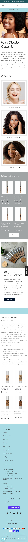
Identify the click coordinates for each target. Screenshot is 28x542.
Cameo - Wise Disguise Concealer (19, 197)
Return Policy (6, 446)
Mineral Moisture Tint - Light (20, 386)
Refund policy (12, 536)
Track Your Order (7, 436)
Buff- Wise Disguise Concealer (5, 197)
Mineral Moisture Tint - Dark (20, 411)
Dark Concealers (13, 167)
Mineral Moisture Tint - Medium (6, 412)
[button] (3, 5)
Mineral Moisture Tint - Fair (7, 386)
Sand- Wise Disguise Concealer (5, 224)
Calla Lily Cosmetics (8, 460)
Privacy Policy (6, 450)
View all (14, 235)
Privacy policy (6, 538)
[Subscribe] (22, 502)
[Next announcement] (25, 10)
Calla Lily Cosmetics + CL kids (13, 534)
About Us (5, 439)
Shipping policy (13, 538)
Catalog (5, 457)
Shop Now (10, 299)
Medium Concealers (13, 137)
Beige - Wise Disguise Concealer (19, 224)
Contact (5, 443)
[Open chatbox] (3, 539)
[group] (7, 200)
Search (5, 432)
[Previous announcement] (3, 10)
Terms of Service (7, 453)
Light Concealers (13, 108)
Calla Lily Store (7, 464)
